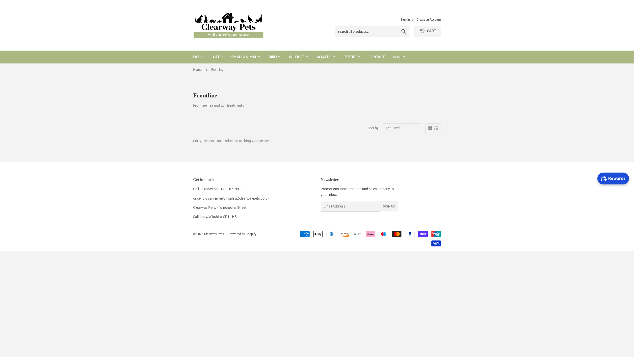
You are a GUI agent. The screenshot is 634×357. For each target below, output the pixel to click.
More (397, 57)
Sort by (373, 128)
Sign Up (389, 206)
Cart (431, 31)
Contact (377, 57)
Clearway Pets (214, 234)
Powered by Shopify (242, 234)
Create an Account (429, 19)
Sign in (405, 19)
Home (197, 69)
